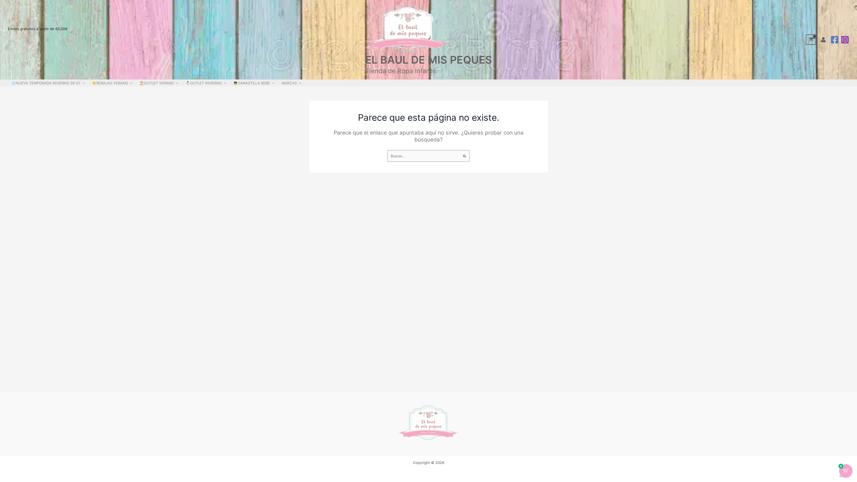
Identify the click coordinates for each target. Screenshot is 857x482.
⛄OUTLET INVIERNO (203, 83)
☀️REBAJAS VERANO (110, 83)
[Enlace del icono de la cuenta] (823, 39)
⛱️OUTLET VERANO (156, 83)
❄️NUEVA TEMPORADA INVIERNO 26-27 (45, 83)
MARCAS (289, 83)
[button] (82, 83)
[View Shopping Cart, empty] (811, 39)
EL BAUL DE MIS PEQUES (428, 59)
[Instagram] (845, 39)
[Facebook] (834, 39)
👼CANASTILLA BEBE (251, 83)
